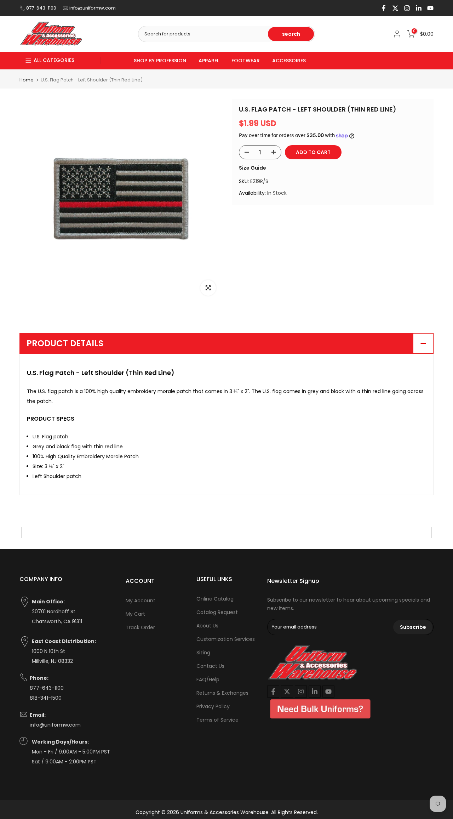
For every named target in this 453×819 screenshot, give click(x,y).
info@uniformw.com (92, 8)
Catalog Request (217, 612)
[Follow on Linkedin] (418, 8)
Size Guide (252, 167)
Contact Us (210, 666)
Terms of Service (217, 719)
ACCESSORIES (289, 60)
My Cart (135, 614)
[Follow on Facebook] (383, 8)
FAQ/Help (207, 679)
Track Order (140, 627)
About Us (207, 625)
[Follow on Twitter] (395, 8)
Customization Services (225, 639)
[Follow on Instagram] (407, 8)
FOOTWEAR (245, 60)
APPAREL (209, 60)
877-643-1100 (41, 8)
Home (26, 80)
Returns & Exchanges (222, 692)
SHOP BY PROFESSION (160, 60)
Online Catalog (215, 598)
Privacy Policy (213, 706)
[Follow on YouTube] (430, 8)
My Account (140, 600)
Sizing (203, 652)
